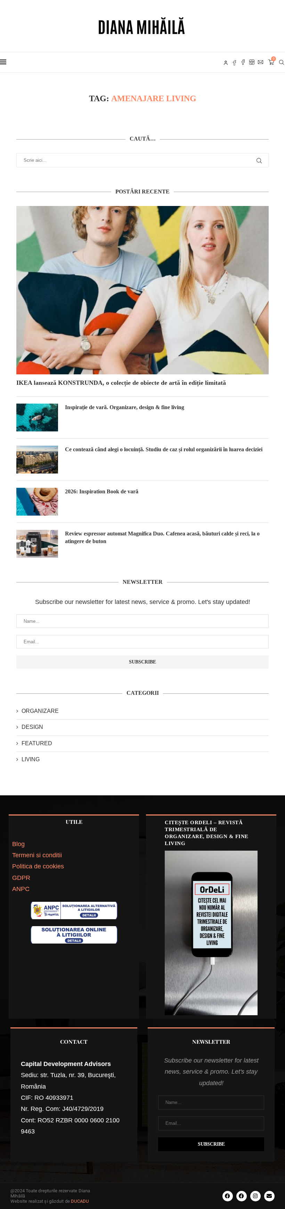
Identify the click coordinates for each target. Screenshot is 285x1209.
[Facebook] (243, 62)
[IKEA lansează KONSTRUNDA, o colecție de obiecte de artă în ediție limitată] (142, 290)
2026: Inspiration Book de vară (101, 491)
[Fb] (234, 62)
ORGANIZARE (40, 711)
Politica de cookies (38, 866)
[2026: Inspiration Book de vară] (37, 502)
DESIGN (32, 727)
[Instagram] (251, 62)
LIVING (31, 759)
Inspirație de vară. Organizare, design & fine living (124, 407)
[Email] (260, 62)
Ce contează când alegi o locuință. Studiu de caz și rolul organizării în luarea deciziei (163, 449)
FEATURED (37, 743)
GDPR (21, 877)
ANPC (21, 888)
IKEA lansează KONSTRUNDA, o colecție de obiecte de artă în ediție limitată (121, 382)
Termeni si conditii (37, 855)
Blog (18, 844)
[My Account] (225, 62)
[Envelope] (269, 1196)
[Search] (281, 62)
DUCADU (80, 1201)
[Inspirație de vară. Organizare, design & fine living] (37, 417)
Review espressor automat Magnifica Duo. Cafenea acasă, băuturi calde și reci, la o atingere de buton (162, 537)
